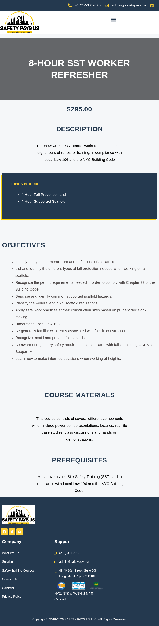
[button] (113, 19)
